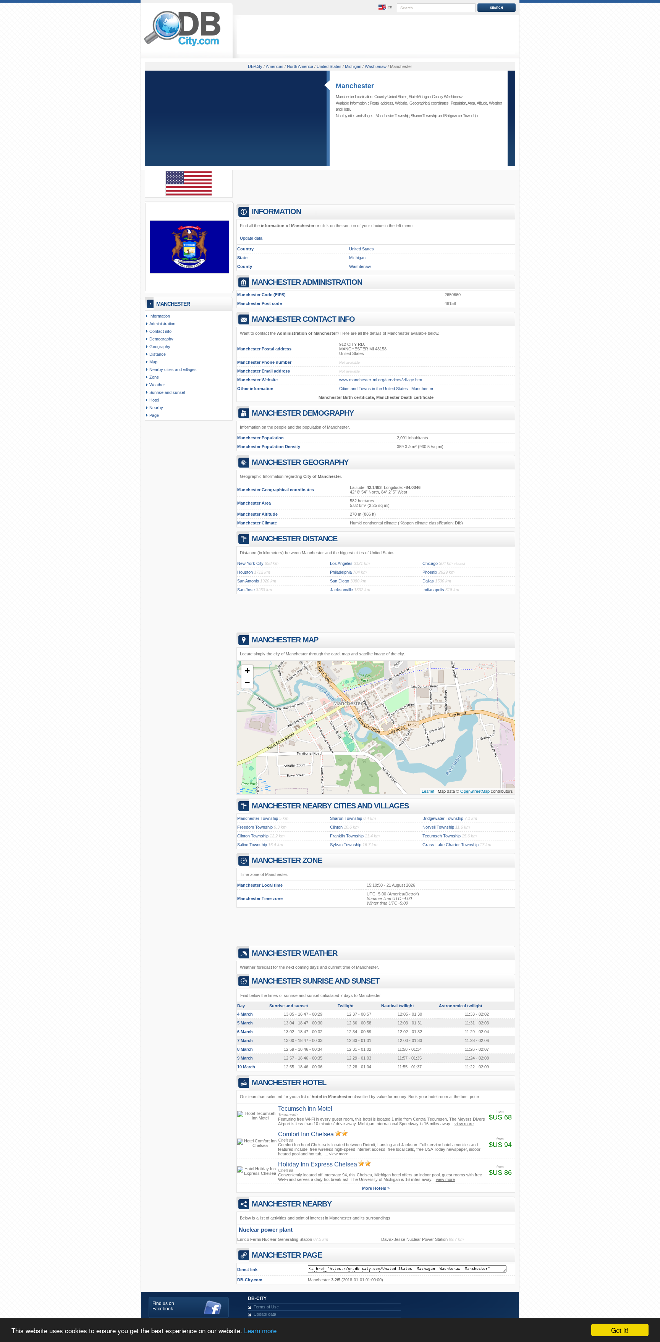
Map (153, 362)
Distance (157, 354)
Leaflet (428, 791)
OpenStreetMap (475, 791)
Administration (162, 323)
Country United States (390, 96)
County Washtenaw (447, 96)
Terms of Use (266, 1307)
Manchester (355, 86)
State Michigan (419, 96)
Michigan (357, 257)
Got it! (620, 1330)
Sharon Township (424, 115)
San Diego (339, 581)
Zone (154, 377)
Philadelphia (341, 572)
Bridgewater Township (460, 115)
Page (154, 415)
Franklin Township (347, 836)
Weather (495, 103)
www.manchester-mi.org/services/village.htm (380, 379)
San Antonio (248, 581)
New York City (250, 563)
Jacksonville (341, 589)
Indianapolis (433, 589)
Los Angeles (341, 563)
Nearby (156, 407)
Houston (245, 572)
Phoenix (429, 572)
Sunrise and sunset (167, 392)
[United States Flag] (188, 194)
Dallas (428, 581)
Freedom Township (255, 827)
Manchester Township (392, 115)
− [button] (247, 682)
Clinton (336, 827)
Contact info (160, 331)
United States (361, 249)
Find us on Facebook (163, 1306)
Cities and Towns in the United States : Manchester (386, 388)
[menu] (384, 7)
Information (159, 316)
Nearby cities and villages (173, 369)
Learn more (260, 1330)
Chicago (430, 563)
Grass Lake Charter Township (450, 844)
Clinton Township (253, 836)
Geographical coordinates (428, 103)
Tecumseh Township (441, 836)
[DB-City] (182, 46)
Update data (251, 238)
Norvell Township (438, 827)
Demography (161, 339)
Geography (159, 346)
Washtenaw (360, 266)
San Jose (246, 589)
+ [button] (247, 671)
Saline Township (252, 844)
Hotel (346, 109)
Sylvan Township (345, 844)
